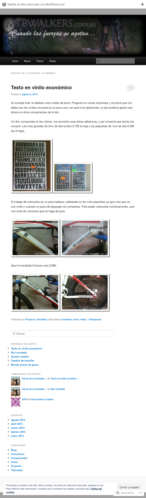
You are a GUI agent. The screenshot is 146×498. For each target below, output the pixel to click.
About (27, 61)
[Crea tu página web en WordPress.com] (73, 4)
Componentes (19, 458)
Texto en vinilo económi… (64, 378)
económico (66, 319)
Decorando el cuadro (42, 399)
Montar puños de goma (24, 364)
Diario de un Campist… (34, 378)
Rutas (52, 61)
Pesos (40, 61)
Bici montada (19, 352)
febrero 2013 (18, 432)
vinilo (83, 319)
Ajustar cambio (20, 356)
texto (76, 319)
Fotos (14, 462)
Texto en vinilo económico (41, 87)
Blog (14, 450)
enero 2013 (17, 436)
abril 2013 (16, 424)
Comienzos (17, 454)
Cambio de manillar (22, 360)
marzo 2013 (18, 428)
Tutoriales (41, 319)
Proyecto (30, 319)
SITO (24, 399)
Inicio (15, 61)
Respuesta (94, 319)
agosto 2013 (18, 420)
